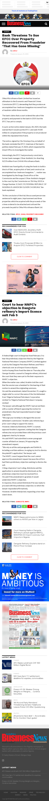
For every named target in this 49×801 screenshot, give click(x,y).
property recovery (35, 214)
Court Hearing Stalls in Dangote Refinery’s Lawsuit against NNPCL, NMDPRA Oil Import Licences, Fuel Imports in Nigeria (29, 533)
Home (6, 792)
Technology (40, 792)
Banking (23, 792)
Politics (33, 795)
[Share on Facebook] (11, 92)
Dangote (20, 502)
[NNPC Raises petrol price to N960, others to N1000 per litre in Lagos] (7, 521)
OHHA (23, 214)
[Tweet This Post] (16, 92)
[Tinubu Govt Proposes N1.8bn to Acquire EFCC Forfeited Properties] (7, 247)
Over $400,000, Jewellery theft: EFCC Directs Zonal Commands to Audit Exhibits (28, 232)
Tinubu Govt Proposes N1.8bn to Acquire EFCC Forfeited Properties (28, 244)
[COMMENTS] (37, 92)
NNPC (27, 502)
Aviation (14, 792)
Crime (31, 792)
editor (15, 51)
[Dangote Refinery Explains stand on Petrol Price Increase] (7, 547)
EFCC (18, 214)
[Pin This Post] (26, 92)
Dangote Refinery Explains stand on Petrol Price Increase (29, 545)
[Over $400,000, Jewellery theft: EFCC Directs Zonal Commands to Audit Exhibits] (7, 233)
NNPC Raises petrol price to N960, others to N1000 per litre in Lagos (29, 518)
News (25, 795)
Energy (18, 795)
